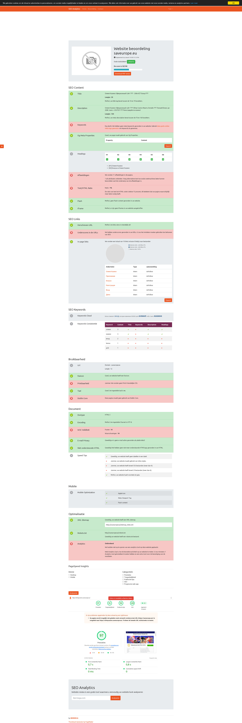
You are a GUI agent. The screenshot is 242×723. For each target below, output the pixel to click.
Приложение (110, 276)
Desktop (73, 575)
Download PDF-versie (122, 73)
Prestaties (127, 575)
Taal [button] (170, 9)
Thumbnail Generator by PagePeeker (81, 722)
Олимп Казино (111, 271)
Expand (168, 146)
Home (84, 9)
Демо (108, 294)
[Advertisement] (125, 26)
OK (233, 3)
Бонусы (108, 281)
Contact (100, 9)
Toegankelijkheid (130, 577)
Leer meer (194, 3)
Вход (108, 290)
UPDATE (131, 62)
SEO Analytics (74, 9)
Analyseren (73, 593)
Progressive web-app (131, 584)
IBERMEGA (74, 718)
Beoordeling (92, 9)
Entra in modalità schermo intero (121, 598)
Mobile (72, 577)
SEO (125, 582)
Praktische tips (129, 579)
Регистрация (110, 285)
